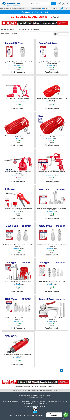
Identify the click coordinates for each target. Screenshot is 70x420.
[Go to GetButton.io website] (66, 418)
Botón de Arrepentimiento (35, 397)
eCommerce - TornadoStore (27, 415)
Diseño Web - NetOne (14, 415)
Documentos (42, 395)
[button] (60, 3)
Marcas (29, 8)
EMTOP (35, 395)
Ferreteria (3, 8)
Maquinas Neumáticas (18, 29)
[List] (55, 33)
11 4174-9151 (44, 12)
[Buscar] (53, 3)
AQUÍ (56, 17)
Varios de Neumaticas (34, 29)
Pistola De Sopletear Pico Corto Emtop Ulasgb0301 (51, 171)
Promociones (22, 395)
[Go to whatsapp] (65, 414)
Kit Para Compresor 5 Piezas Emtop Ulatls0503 (18, 98)
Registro (55, 8)
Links (48, 395)
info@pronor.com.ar (29, 403)
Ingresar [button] (46, 8)
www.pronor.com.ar (41, 403)
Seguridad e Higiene (13, 8)
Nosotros (29, 395)
